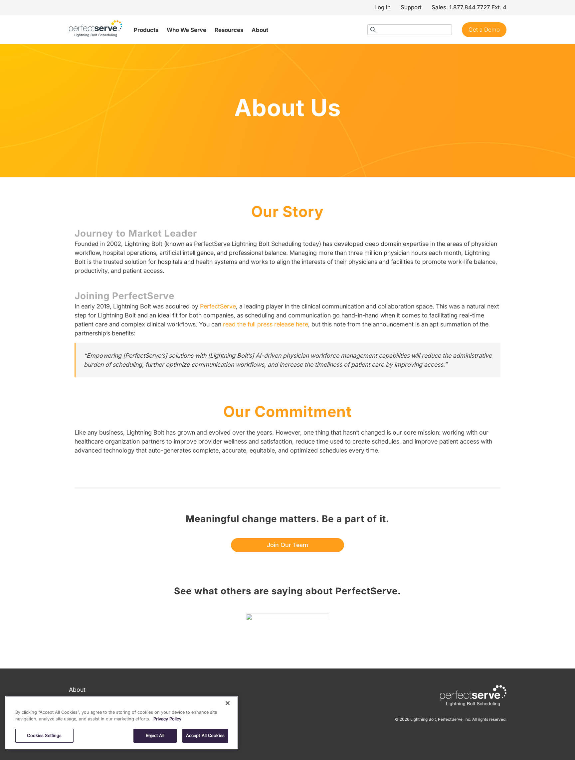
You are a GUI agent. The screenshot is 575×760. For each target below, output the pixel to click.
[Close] (227, 703)
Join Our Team (287, 544)
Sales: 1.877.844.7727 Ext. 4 (469, 7)
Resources (229, 30)
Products (146, 30)
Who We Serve (186, 30)
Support (411, 7)
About (260, 30)
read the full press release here (265, 324)
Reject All (155, 735)
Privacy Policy (167, 718)
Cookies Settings (44, 735)
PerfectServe (218, 306)
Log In (382, 7)
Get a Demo (484, 29)
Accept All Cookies (205, 735)
